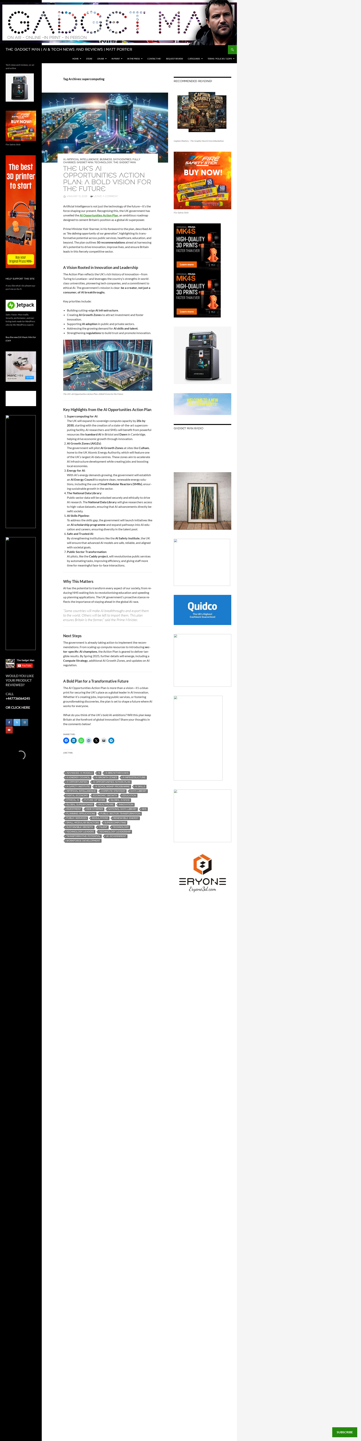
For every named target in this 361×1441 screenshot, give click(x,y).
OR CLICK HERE (18, 707)
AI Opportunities (77, 782)
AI (64, 159)
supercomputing (115, 822)
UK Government (116, 836)
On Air (100, 58)
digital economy (77, 795)
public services (76, 818)
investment (73, 809)
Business (106, 159)
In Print (115, 58)
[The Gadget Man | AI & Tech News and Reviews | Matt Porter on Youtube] (9, 730)
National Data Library (122, 809)
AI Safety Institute (78, 786)
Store (89, 58)
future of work (94, 800)
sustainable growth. (79, 827)
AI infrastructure (134, 777)
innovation (126, 804)
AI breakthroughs (117, 773)
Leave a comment (105, 196)
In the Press (133, 58)
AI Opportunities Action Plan (111, 782)
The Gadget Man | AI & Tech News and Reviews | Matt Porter (69, 49)
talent (103, 827)
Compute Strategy (113, 791)
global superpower (79, 804)
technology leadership (115, 831)
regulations (100, 818)
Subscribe (345, 1432)
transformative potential (83, 836)
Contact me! (154, 58)
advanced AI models (79, 773)
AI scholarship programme (112, 786)
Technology (103, 162)
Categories (194, 58)
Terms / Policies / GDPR (220, 58)
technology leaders (80, 831)
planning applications (80, 813)
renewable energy (126, 818)
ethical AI (72, 800)
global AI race (120, 800)
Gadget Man (85, 162)
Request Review (174, 58)
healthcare (106, 804)
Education (129, 795)
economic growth (105, 795)
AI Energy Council (78, 777)
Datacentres (122, 159)
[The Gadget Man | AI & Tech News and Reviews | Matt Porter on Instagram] (24, 722)
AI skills (140, 786)
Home (75, 58)
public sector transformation (120, 813)
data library (138, 791)
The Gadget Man (124, 162)
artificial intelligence (81, 791)
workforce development (83, 840)
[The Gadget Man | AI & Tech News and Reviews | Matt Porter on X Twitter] (16, 722)
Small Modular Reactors (82, 822)
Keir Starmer (94, 809)
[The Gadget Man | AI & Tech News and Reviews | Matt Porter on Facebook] (9, 722)
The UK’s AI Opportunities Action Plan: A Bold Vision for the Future (107, 179)
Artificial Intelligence (83, 159)
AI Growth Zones (106, 777)
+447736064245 (18, 698)
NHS (144, 809)
